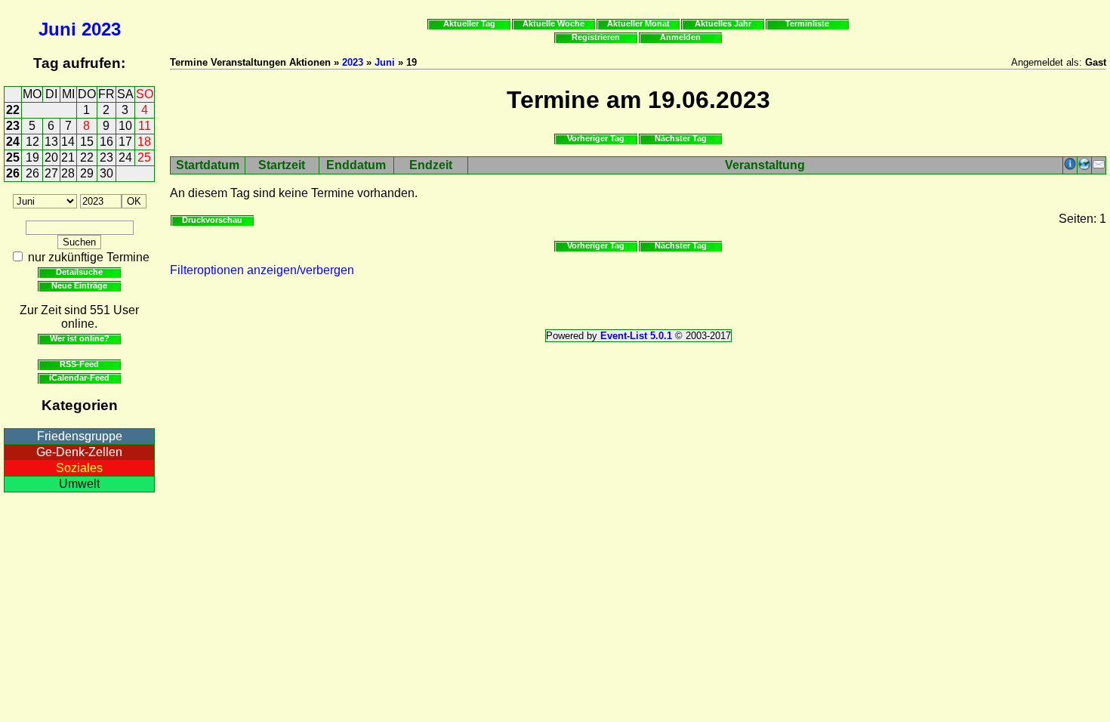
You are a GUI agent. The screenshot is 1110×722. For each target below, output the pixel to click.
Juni (57, 29)
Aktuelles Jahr (723, 23)
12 (32, 141)
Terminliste (807, 23)
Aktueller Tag (469, 23)
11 (144, 125)
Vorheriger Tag (595, 138)
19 (32, 157)
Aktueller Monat (638, 23)
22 (13, 109)
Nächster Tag (681, 138)
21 (68, 157)
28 (68, 173)
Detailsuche (79, 271)
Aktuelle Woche (553, 23)
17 (125, 141)
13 (51, 141)
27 (51, 173)
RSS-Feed (79, 364)
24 (13, 141)
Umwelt (79, 483)
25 (13, 157)
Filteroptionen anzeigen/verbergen (262, 270)
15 (87, 141)
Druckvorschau (212, 219)
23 (13, 125)
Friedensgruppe (79, 436)
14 (68, 141)
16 (106, 141)
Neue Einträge (79, 285)
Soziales (79, 467)
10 (125, 125)
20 (51, 157)
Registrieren (596, 37)
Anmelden (680, 37)
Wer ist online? (79, 338)
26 (13, 173)
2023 (101, 29)
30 (106, 173)
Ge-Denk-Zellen (79, 452)
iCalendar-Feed (79, 377)
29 (87, 173)
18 (144, 141)
